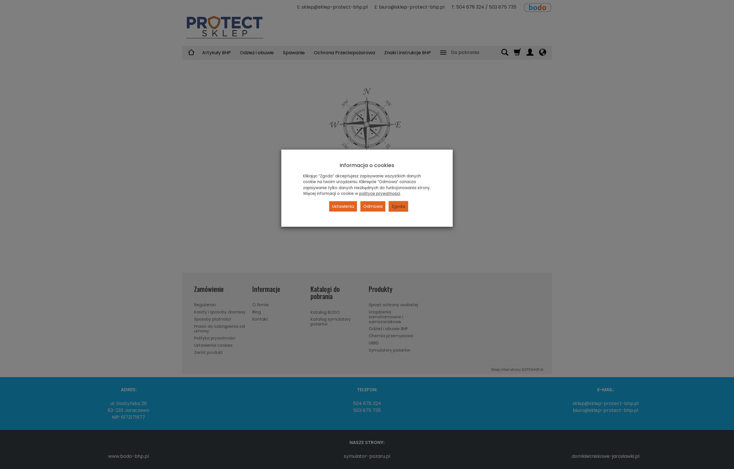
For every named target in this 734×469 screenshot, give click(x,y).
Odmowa (372, 206)
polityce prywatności (379, 193)
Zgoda (398, 206)
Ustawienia (343, 206)
